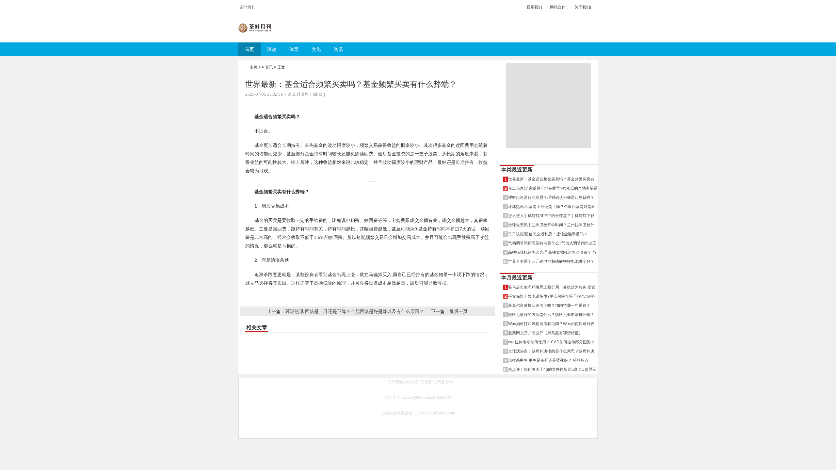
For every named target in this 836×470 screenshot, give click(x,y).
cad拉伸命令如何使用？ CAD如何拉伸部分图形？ (551, 342)
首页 (249, 49)
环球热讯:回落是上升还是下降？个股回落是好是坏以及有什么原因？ (354, 311)
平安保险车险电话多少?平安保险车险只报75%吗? (551, 296)
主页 (254, 67)
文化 (316, 49)
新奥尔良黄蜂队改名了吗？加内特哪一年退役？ (549, 305)
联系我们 (534, 7)
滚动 (271, 49)
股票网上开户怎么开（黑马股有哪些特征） (545, 333)
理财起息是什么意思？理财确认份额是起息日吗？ (551, 197)
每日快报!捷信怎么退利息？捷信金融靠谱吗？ (547, 234)
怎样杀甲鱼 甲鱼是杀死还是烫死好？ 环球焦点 (548, 360)
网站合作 (558, 7)
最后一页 (458, 311)
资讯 (338, 49)
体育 (293, 49)
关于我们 (582, 7)
